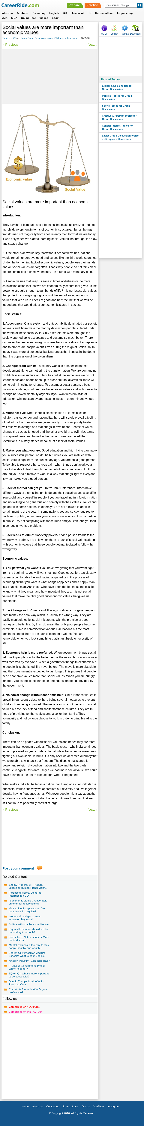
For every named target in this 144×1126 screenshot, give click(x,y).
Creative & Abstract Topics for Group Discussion (119, 117)
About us (37, 1106)
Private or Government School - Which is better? (27, 967)
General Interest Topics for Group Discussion (117, 127)
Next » (93, 44)
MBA (14, 17)
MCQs (104, 34)
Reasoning (39, 12)
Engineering (125, 12)
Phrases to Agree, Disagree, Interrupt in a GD (25, 894)
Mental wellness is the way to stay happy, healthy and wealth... (29, 946)
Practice (92, 5)
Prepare (74, 5)
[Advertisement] (50, 76)
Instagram (113, 1106)
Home (25, 1106)
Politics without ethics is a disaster (29, 924)
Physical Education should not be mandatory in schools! (28, 931)
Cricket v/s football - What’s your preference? (28, 991)
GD (65, 12)
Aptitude (22, 12)
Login (55, 17)
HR (89, 12)
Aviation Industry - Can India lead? (29, 960)
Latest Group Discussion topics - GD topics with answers (49, 38)
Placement (77, 12)
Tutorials (124, 34)
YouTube (98, 1106)
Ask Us (86, 1106)
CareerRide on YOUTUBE (24, 1006)
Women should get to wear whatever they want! (25, 918)
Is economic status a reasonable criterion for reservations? (28, 902)
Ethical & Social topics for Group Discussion (117, 87)
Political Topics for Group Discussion (117, 97)
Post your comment (18, 868)
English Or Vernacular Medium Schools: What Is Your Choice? (27, 954)
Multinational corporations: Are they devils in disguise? (27, 910)
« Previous (10, 44)
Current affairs (104, 12)
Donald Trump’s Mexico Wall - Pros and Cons (26, 983)
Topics (5, 38)
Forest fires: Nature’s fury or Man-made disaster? (29, 939)
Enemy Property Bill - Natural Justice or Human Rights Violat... (28, 886)
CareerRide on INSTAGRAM (25, 1011)
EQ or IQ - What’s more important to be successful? (29, 975)
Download (135, 34)
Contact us (52, 1106)
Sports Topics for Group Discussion (116, 107)
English (54, 12)
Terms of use (70, 1106)
